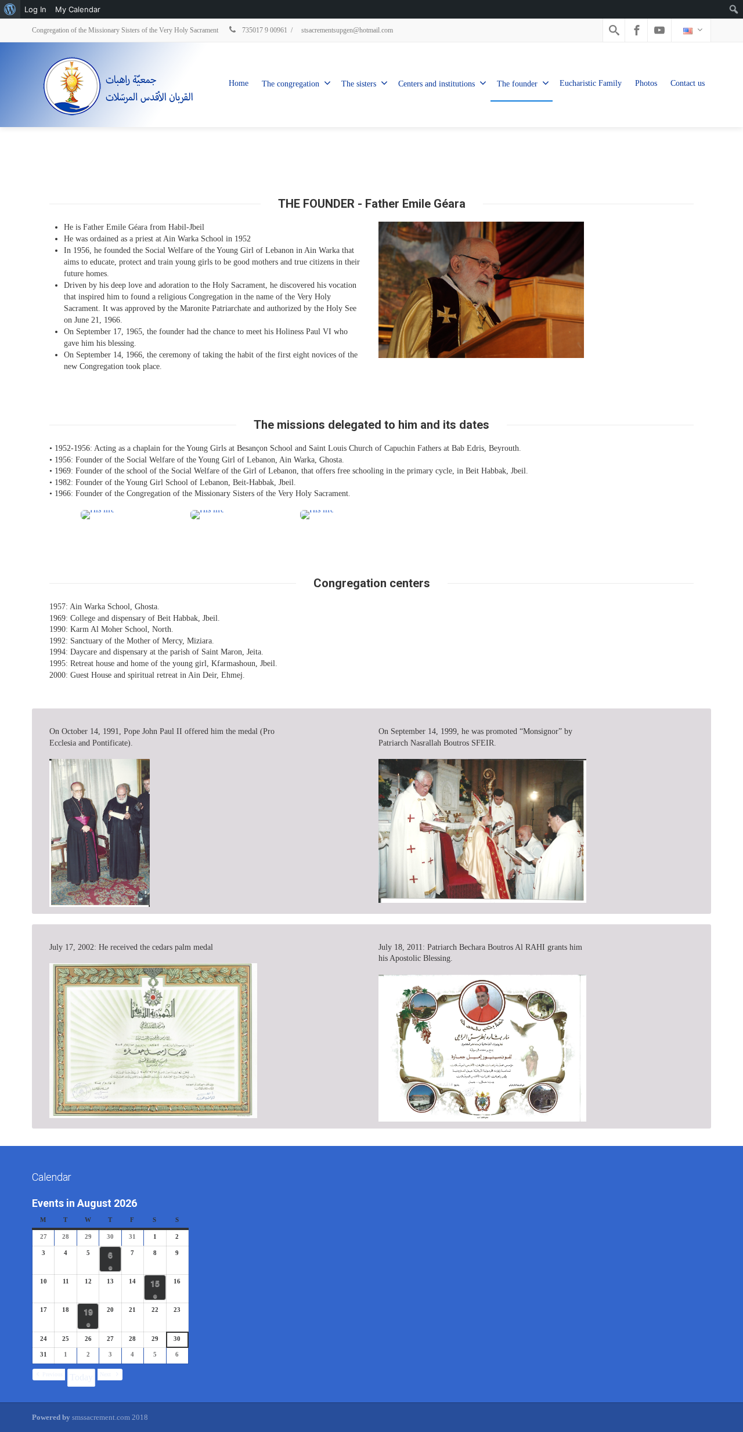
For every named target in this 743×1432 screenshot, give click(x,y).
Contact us (687, 83)
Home (238, 83)
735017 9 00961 (263, 30)
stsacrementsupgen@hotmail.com (347, 30)
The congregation (290, 83)
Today (81, 1377)
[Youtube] (659, 30)
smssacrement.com (101, 1417)
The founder (517, 83)
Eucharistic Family (591, 83)
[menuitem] (10, 9)
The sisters (358, 83)
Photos (646, 83)
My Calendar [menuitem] (77, 9)
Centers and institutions (436, 83)
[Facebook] (636, 30)
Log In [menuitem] (35, 9)
